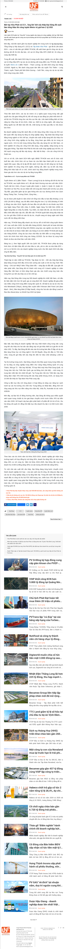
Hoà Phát (30, 514)
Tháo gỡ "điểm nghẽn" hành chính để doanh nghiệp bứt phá (44, 827)
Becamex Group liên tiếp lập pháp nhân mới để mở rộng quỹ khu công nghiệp (44, 694)
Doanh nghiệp (18, 18)
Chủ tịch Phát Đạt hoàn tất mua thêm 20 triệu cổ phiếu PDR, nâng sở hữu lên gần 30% (46, 600)
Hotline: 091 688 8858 (39, 1)
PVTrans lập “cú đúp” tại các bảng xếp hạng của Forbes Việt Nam (45, 618)
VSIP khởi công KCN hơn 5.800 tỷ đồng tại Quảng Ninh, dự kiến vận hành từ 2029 (45, 581)
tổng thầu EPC (38, 511)
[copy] (35, 504)
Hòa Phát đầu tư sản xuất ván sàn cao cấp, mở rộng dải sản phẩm (26, 539)
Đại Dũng (11, 511)
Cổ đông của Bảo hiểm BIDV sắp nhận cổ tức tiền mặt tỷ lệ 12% (45, 846)
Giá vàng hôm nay (24, 14)
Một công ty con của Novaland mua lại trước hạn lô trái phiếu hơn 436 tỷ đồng (46, 751)
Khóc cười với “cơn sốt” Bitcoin (40, 14)
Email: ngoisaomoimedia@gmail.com (54, 1)
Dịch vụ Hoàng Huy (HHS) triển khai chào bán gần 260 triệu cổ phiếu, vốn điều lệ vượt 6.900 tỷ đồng (44, 732)
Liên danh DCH (21, 514)
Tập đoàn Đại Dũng (10, 514)
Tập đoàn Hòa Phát (40, 46)
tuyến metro (29, 511)
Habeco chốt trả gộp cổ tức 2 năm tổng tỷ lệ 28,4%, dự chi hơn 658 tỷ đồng (45, 789)
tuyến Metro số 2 (49, 511)
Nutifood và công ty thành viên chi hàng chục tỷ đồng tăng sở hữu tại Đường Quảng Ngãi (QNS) (45, 637)
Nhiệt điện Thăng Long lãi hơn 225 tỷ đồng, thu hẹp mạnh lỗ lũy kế (46, 675)
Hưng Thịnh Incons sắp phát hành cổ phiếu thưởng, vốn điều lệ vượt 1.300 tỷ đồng (45, 865)
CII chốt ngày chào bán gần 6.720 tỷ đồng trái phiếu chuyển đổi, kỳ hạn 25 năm (44, 808)
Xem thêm (33, 919)
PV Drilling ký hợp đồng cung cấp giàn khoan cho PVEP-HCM (45, 562)
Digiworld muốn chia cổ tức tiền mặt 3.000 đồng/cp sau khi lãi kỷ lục (44, 656)
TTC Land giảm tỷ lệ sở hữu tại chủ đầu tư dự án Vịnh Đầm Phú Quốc (46, 713)
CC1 (20, 511)
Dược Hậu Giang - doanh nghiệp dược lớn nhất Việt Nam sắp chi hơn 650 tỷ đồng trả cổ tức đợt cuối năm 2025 (45, 903)
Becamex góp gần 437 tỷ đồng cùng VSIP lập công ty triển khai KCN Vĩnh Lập (46, 770)
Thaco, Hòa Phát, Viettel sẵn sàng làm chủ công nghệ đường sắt (26, 499)
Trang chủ (8, 19)
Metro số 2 (15, 65)
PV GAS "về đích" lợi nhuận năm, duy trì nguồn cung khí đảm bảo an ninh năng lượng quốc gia (45, 884)
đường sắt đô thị (40, 514)
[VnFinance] (34, 6)
